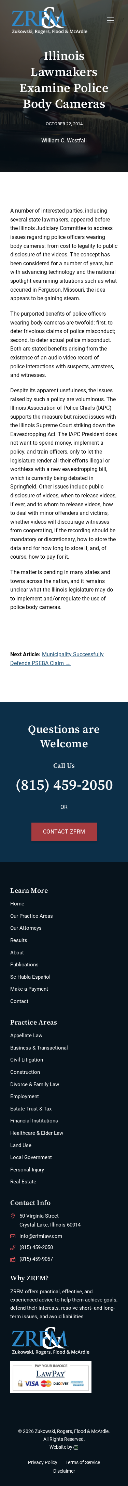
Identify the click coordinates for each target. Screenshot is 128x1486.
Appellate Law (26, 1035)
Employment (24, 1096)
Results (18, 940)
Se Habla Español (30, 977)
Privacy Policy (42, 1462)
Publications (24, 965)
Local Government (31, 1157)
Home (17, 904)
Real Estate (23, 1182)
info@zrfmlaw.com (40, 1236)
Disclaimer (64, 1471)
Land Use (20, 1145)
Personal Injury (27, 1170)
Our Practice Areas (31, 916)
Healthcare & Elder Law (36, 1133)
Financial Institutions (34, 1121)
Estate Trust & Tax (31, 1109)
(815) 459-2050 (64, 784)
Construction (25, 1072)
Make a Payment (29, 989)
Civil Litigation (26, 1060)
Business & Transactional (39, 1048)
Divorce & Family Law (34, 1084)
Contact (19, 1001)
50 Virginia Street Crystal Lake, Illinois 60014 (50, 1220)
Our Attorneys (26, 928)
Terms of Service (83, 1462)
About (17, 953)
